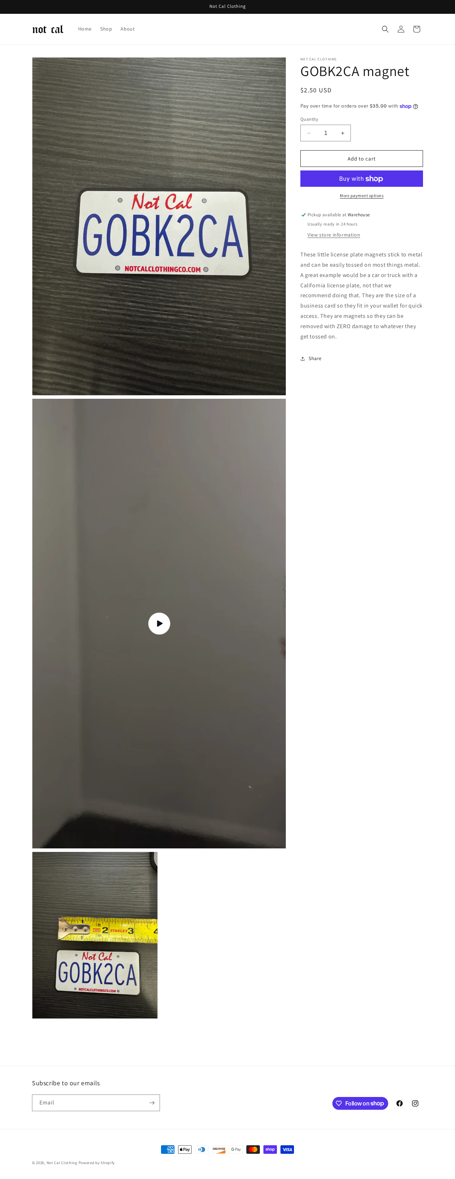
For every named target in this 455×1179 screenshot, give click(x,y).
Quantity (309, 119)
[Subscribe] (152, 1102)
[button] (385, 29)
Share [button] (315, 358)
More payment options (362, 196)
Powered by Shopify (97, 1162)
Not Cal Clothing (62, 1162)
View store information (333, 235)
